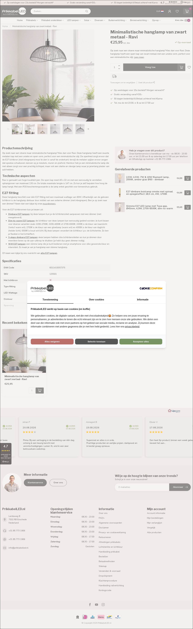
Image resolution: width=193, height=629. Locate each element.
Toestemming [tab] (50, 299)
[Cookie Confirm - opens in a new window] (151, 288)
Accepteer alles (141, 341)
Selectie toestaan (96, 341)
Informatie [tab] (143, 299)
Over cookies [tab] (96, 299)
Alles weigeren (52, 341)
